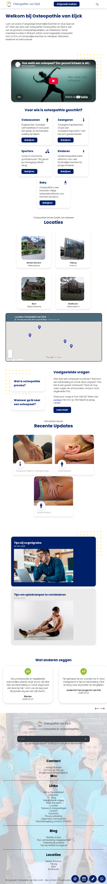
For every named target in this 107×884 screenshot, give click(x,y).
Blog (53, 797)
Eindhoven (53, 869)
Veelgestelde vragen (53, 800)
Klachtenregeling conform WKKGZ (53, 821)
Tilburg (53, 864)
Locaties (53, 805)
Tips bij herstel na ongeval (53, 845)
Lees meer (62, 409)
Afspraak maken (67, 4)
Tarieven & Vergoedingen (53, 808)
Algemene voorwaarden (53, 818)
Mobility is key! (53, 837)
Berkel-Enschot (53, 861)
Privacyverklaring (53, 816)
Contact (53, 810)
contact (58, 399)
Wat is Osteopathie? (53, 792)
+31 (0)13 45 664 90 (53, 770)
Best (53, 866)
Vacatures (53, 813)
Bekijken (29, 140)
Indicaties (53, 795)
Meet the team (53, 803)
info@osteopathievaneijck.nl (53, 772)
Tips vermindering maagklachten (53, 840)
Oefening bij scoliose (53, 842)
